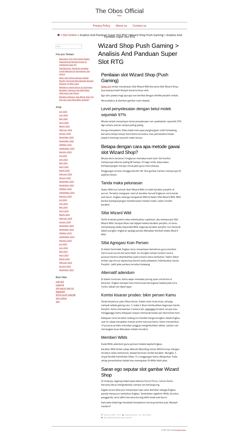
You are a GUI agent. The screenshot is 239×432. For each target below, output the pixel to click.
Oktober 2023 (65, 233)
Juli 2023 (63, 244)
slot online (61, 298)
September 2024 (66, 192)
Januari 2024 (65, 222)
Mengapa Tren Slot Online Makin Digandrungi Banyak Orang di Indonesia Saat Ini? (74, 62)
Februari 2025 (65, 174)
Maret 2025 (64, 170)
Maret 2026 (64, 126)
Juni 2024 (63, 203)
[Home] (58, 35)
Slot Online (70, 35)
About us (121, 25)
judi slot (60, 281)
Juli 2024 (63, 200)
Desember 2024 (66, 181)
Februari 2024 (65, 218)
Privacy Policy (101, 25)
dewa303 (60, 291)
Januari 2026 (65, 133)
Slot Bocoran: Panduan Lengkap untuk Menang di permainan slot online (74, 71)
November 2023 (66, 229)
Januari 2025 (65, 178)
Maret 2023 (64, 259)
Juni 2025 (63, 159)
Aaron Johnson (131, 415)
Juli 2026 (63, 111)
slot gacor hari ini (65, 288)
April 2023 (64, 255)
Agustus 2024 (65, 196)
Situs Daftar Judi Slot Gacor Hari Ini (118, 417)
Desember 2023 (66, 225)
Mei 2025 (63, 163)
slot (58, 301)
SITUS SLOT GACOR (66, 294)
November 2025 (66, 141)
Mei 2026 (63, 119)
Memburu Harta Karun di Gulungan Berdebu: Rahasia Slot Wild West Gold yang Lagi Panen (75, 90)
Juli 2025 (63, 155)
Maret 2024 (64, 214)
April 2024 (64, 211)
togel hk (60, 285)
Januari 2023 (65, 266)
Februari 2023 (65, 262)
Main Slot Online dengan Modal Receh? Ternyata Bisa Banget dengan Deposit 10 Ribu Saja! (76, 81)
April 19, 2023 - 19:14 (112, 415)
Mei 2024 (63, 207)
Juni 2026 (63, 115)
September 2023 (66, 237)
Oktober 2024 (65, 189)
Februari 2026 (65, 130)
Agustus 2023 (65, 240)
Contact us (139, 25)
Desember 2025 (66, 137)
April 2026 (64, 122)
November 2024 (66, 185)
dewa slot (106, 86)
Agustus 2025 (65, 152)
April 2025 (64, 167)
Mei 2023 (63, 251)
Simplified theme (180, 430)
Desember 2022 (66, 270)
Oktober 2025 (65, 144)
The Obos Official (119, 10)
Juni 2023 (63, 248)
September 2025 (66, 148)
